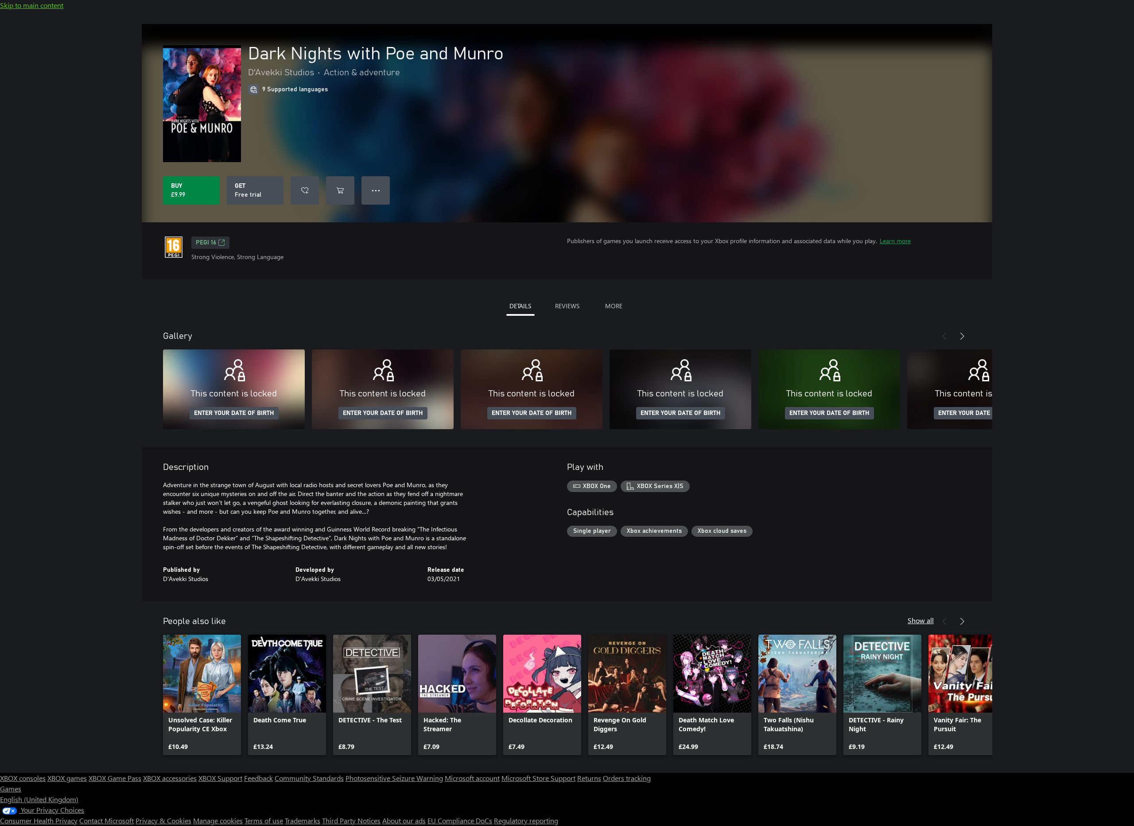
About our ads (404, 820)
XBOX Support (220, 778)
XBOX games (67, 778)
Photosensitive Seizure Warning (394, 778)
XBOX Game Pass (115, 778)
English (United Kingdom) (39, 799)
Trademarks (302, 820)
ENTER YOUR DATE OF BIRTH (234, 413)
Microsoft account (472, 778)
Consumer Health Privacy (39, 820)
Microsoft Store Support (538, 778)
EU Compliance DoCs (459, 820)
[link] (202, 695)
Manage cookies (218, 820)
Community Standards (309, 778)
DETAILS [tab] (520, 306)
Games (10, 788)
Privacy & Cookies (163, 820)
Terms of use (264, 820)
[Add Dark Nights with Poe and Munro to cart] (340, 190)
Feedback (258, 778)
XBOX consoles (23, 778)
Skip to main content (31, 5)
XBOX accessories (170, 778)
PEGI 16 (206, 243)
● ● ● (376, 190)
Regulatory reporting (526, 820)
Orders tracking (627, 778)
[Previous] (944, 336)
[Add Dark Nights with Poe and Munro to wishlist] (305, 190)
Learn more (895, 241)
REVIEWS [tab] (567, 306)
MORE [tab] (613, 306)
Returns (589, 778)
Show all (921, 620)
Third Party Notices (351, 820)
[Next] (962, 336)
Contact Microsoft (106, 820)
